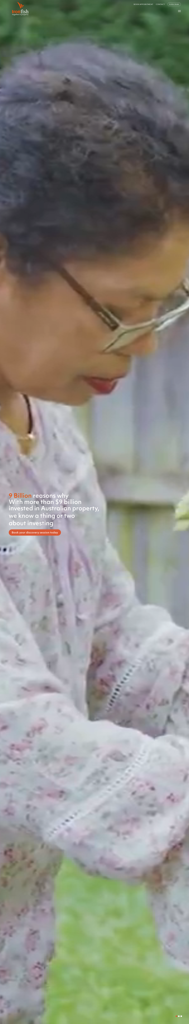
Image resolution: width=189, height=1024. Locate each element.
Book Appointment (143, 4)
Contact (160, 4)
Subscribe (174, 4)
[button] (176, 1016)
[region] (94, 512)
